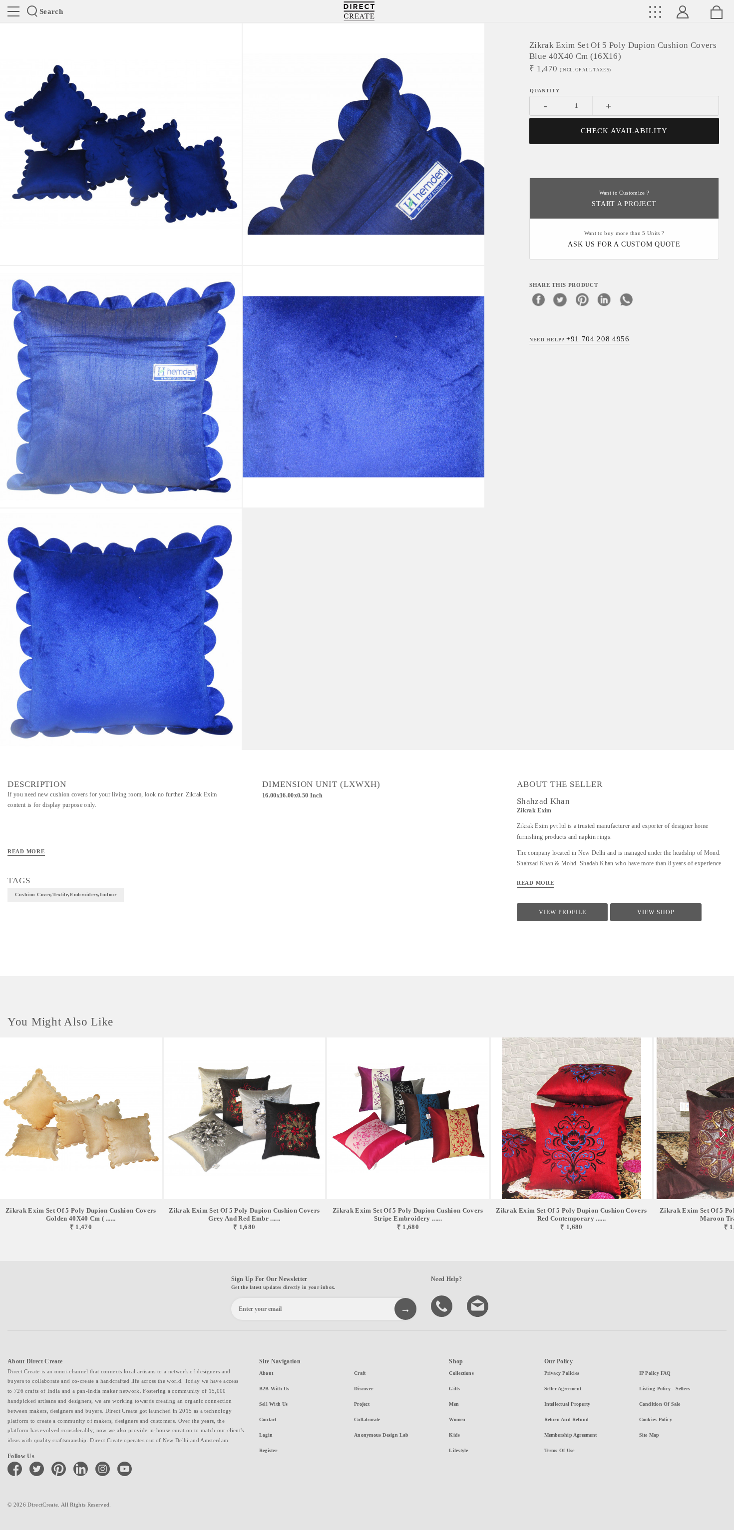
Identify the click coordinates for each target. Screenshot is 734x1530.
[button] (722, 1134)
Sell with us (273, 1404)
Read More (26, 851)
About (266, 1373)
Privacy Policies (562, 1373)
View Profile (562, 912)
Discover (363, 1388)
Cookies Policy (655, 1419)
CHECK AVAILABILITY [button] (624, 131)
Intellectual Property (567, 1404)
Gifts (454, 1388)
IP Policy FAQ (655, 1373)
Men (454, 1404)
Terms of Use (559, 1450)
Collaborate (367, 1419)
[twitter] (560, 299)
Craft (360, 1373)
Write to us (479, 1305)
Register (268, 1450)
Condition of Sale (660, 1404)
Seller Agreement (563, 1388)
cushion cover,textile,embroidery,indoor (65, 894)
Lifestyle (458, 1450)
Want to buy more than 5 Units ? (624, 239)
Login (266, 1435)
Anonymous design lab (381, 1435)
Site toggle (13, 11)
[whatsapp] (626, 299)
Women (457, 1419)
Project (361, 1404)
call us (443, 1305)
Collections (461, 1373)
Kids (454, 1435)
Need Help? (579, 339)
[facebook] (538, 299)
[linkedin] (604, 299)
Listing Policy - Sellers (664, 1388)
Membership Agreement (570, 1435)
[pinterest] (582, 299)
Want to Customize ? (624, 199)
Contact (268, 1419)
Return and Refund (566, 1419)
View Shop (656, 912)
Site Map (649, 1435)
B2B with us (274, 1388)
